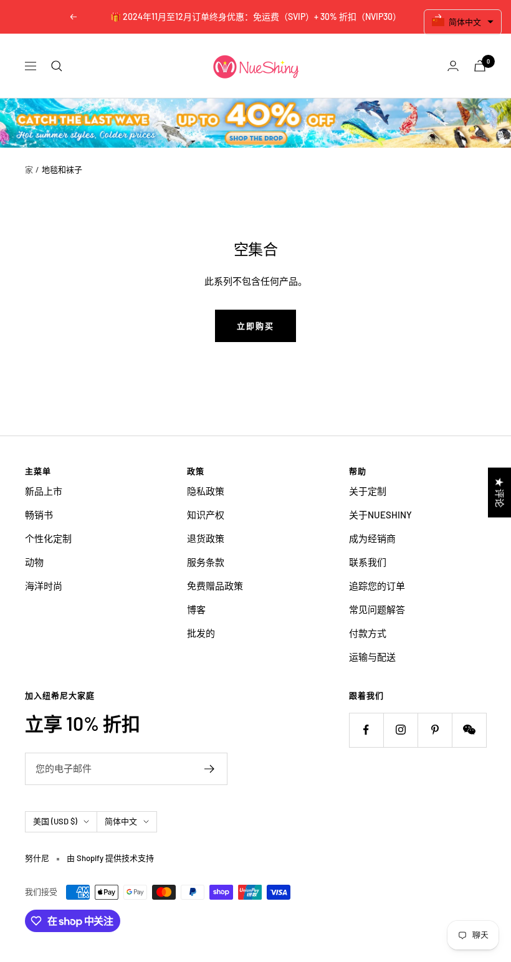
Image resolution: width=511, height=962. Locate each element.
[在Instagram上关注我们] (400, 730)
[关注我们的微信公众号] (469, 730)
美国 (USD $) (55, 821)
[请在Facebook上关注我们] (366, 730)
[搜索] (56, 66)
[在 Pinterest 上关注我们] (435, 730)
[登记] (209, 768)
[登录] (453, 65)
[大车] (480, 66)
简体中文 (121, 821)
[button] (463, 22)
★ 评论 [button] (499, 493)
